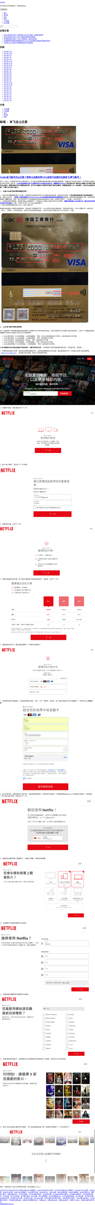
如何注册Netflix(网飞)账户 (53, 1198)
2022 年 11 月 (8, 63)
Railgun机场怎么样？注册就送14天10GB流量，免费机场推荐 (23, 35)
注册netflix (42, 1200)
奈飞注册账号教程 (68, 1196)
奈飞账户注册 (28, 1198)
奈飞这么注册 (38, 1198)
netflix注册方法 (84, 1192)
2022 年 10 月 (8, 65)
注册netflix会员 (52, 1200)
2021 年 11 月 (8, 83)
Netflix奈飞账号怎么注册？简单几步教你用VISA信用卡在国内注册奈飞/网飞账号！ (40, 177)
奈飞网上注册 (89, 1196)
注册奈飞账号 (85, 1200)
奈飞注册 (34, 1196)
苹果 (5, 19)
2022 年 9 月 (8, 67)
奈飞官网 (6, 1196)
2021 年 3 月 (8, 98)
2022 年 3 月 (8, 79)
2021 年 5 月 (8, 94)
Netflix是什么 (43, 1192)
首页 (5, 13)
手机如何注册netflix (15, 1200)
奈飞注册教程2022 (55, 1196)
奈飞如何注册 (47, 1194)
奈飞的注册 (79, 1196)
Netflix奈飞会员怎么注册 (45, 1190)
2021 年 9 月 (8, 86)
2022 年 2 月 (8, 81)
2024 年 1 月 (8, 57)
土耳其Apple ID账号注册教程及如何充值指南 (18, 43)
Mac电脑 (6, 23)
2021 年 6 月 (8, 92)
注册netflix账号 (63, 1200)
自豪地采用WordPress (7, 1204)
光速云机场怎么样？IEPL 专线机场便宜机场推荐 (19, 37)
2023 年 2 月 (8, 59)
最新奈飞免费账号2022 (30, 1200)
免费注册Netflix (12, 1194)
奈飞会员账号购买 (35, 1194)
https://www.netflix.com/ (8, 353)
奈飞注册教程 (43, 1196)
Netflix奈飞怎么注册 (81, 1190)
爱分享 (6, 15)
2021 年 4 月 (8, 96)
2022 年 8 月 (8, 69)
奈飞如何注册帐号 (75, 1194)
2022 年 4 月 (8, 77)
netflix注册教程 (73, 1192)
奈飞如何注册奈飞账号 (60, 1194)
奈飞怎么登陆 (14, 1196)
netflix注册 (52, 1192)
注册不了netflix (74, 1200)
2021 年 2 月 (8, 100)
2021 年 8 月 (8, 88)
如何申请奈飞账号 (69, 1198)
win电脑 (6, 21)
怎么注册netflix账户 (82, 1198)
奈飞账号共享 (4, 1198)
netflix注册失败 (62, 1192)
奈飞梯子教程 (25, 1196)
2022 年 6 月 (8, 73)
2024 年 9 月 (8, 55)
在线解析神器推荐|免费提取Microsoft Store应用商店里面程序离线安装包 (27, 41)
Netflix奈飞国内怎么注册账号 (64, 1190)
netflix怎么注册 (8, 1192)
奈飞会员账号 (23, 1194)
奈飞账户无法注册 (16, 1198)
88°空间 (2, 2)
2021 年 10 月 (8, 84)
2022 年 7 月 (8, 71)
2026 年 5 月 (8, 51)
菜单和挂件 (4, 9)
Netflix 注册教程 (30, 1190)
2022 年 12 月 (8, 61)
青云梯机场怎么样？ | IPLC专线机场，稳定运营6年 (20, 39)
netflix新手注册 (33, 1192)
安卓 (5, 17)
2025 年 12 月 (8, 53)
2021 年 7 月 (8, 90)
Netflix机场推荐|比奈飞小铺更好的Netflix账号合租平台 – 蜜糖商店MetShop (41, 183)
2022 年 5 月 (8, 75)
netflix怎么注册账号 (20, 1192)
